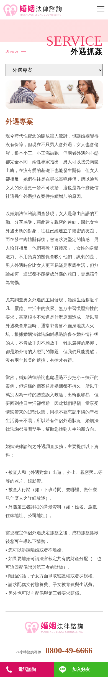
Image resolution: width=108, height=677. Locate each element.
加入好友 (81, 669)
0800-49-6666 (68, 650)
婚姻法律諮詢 (54, 627)
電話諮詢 (27, 669)
